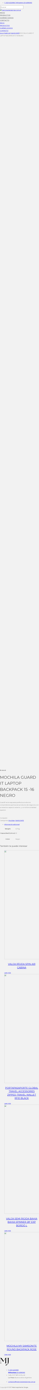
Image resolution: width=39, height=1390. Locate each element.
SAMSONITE (15, 33)
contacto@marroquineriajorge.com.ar (21, 1382)
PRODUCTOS (5, 25)
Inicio (2, 33)
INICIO (2, 23)
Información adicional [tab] (12, 824)
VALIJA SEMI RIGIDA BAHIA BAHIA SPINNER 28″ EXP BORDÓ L (21, 1222)
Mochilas (11, 820)
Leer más (7, 973)
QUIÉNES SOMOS (6, 28)
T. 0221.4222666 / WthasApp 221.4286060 (18, 2)
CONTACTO (4, 31)
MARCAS (7, 33)
